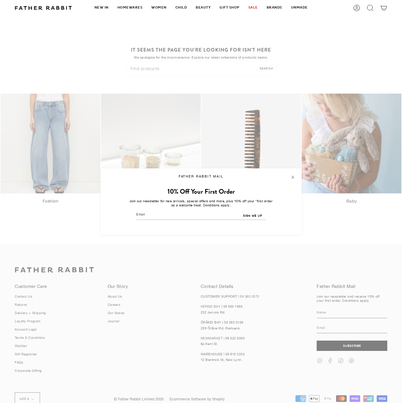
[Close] (293, 177)
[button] (130, 8)
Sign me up (252, 215)
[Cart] (384, 8)
